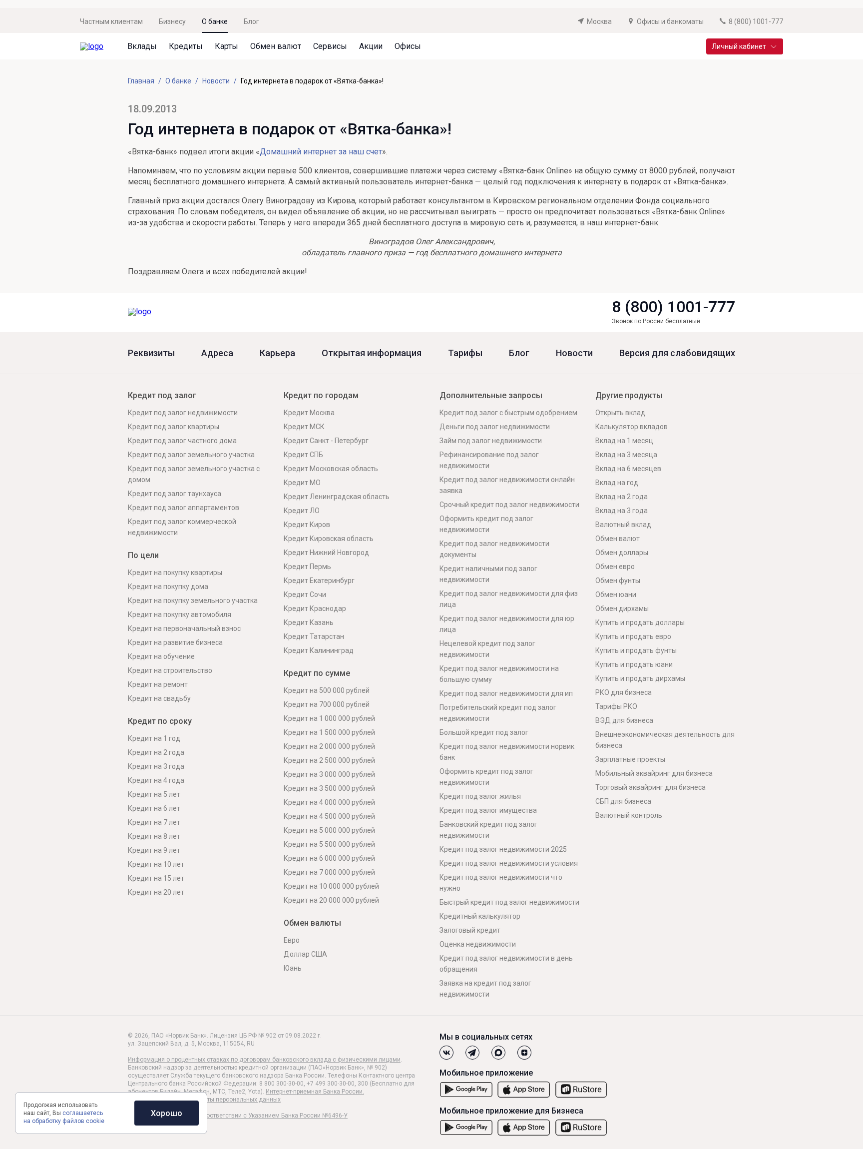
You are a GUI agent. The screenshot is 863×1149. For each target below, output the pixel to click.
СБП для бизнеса (623, 801)
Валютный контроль (628, 815)
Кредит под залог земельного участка (191, 455)
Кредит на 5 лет (154, 794)
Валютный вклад (623, 525)
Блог (251, 21)
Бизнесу (172, 21)
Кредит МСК (304, 427)
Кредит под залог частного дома (182, 441)
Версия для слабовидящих (677, 353)
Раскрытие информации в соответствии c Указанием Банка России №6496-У (238, 1115)
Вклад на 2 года (621, 497)
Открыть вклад (620, 413)
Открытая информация (372, 353)
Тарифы (465, 353)
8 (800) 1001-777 (673, 306)
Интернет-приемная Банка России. (315, 1091)
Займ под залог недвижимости (490, 441)
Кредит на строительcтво (170, 670)
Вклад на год (616, 483)
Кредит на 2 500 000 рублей (329, 760)
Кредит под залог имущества (488, 810)
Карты (226, 46)
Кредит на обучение (161, 656)
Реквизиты (151, 353)
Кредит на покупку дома (168, 586)
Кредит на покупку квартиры (175, 572)
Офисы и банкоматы (670, 21)
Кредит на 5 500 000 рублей (329, 844)
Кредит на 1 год (154, 738)
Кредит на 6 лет (154, 808)
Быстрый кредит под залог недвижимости (509, 902)
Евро (292, 940)
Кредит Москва (309, 413)
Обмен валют (275, 46)
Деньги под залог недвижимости (494, 427)
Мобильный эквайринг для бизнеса (654, 773)
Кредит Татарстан (314, 636)
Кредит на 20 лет (156, 892)
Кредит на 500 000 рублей (327, 690)
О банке (215, 21)
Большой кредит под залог (483, 732)
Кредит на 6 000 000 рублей (329, 858)
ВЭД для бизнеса (624, 720)
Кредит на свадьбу (159, 698)
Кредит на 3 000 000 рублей (329, 774)
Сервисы (330, 46)
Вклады (142, 46)
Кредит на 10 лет (156, 864)
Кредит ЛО (302, 511)
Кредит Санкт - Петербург (326, 441)
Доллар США (305, 954)
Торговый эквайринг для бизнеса (650, 787)
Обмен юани (615, 594)
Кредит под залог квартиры (173, 427)
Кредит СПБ (303, 455)
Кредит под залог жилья (480, 796)
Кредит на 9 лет (154, 850)
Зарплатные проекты (630, 759)
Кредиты (186, 46)
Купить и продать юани (634, 664)
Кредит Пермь (307, 567)
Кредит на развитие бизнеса (175, 642)
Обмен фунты (617, 580)
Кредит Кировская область (329, 539)
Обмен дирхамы (622, 608)
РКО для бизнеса (623, 692)
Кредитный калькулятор (479, 916)
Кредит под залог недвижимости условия (508, 863)
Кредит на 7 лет (154, 822)
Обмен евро (615, 567)
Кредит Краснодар (315, 608)
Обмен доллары (621, 553)
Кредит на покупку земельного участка (193, 600)
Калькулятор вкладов (631, 427)
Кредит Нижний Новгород (326, 553)
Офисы (408, 46)
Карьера (277, 353)
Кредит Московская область (331, 469)
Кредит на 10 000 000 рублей (331, 886)
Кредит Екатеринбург (319, 580)
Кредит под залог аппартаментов (183, 508)
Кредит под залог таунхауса (174, 494)
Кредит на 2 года (156, 752)
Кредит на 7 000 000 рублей (329, 872)
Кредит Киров (307, 525)
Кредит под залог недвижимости (183, 413)
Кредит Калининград (319, 650)
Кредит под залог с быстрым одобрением (508, 413)
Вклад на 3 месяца (626, 455)
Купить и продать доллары (640, 622)
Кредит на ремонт (158, 684)
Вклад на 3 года (621, 511)
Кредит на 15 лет (156, 878)
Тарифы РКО (616, 706)
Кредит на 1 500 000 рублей (329, 732)
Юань (293, 968)
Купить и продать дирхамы (640, 678)
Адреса (217, 353)
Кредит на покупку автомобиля (179, 614)
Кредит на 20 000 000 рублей (331, 900)
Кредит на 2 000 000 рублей (329, 746)
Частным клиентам (111, 21)
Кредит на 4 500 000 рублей (329, 816)
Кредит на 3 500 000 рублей (329, 788)
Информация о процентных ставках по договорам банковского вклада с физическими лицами (264, 1059)
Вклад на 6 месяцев (628, 469)
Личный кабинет (739, 46)
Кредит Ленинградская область (337, 497)
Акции (371, 46)
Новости (574, 353)
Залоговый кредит (469, 930)
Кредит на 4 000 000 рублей (329, 802)
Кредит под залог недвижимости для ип (506, 693)
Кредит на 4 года (156, 780)
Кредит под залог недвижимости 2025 (503, 849)
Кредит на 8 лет (154, 836)
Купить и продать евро (633, 636)
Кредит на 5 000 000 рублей (329, 830)
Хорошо (166, 1113)
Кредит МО (302, 483)
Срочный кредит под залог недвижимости (509, 505)
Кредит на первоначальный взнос (184, 628)
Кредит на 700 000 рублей (327, 704)
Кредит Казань (309, 622)
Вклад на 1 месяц (624, 441)
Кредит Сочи (305, 594)
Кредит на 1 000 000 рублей (329, 718)
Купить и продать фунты (636, 650)
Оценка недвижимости (477, 944)
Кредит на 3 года (156, 766)
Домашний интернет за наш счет (321, 151)
